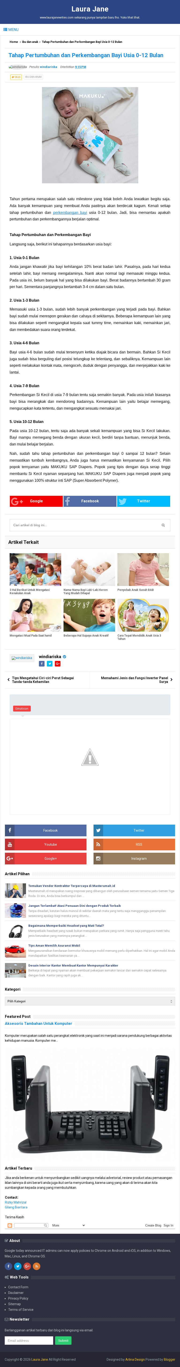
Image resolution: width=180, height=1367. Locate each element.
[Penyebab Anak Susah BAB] (143, 569)
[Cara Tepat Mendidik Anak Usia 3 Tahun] (143, 615)
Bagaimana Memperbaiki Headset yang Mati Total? (66, 925)
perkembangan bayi (70, 213)
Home (14, 42)
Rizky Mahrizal (15, 1202)
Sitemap (14, 1304)
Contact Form (18, 1287)
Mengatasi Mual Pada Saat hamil (31, 635)
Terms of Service (21, 1309)
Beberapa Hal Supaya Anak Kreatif (86, 635)
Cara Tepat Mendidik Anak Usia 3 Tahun (139, 637)
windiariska (50, 656)
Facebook (90, 501)
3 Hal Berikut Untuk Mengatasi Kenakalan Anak (30, 591)
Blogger (169, 1359)
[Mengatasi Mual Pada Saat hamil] (35, 615)
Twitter (143, 501)
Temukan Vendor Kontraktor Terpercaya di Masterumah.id (71, 886)
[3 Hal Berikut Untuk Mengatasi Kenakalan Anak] (35, 569)
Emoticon (21, 708)
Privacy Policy (18, 1298)
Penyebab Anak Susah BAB (135, 590)
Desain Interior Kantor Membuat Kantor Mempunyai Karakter (73, 965)
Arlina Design (135, 1359)
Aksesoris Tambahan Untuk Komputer (38, 1023)
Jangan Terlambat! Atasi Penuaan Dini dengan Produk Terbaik (74, 906)
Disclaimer (16, 1293)
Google (36, 501)
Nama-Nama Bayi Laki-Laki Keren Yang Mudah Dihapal (86, 591)
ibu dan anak (30, 42)
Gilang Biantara (16, 1207)
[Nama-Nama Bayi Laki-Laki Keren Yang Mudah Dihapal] (89, 569)
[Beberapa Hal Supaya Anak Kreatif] (89, 615)
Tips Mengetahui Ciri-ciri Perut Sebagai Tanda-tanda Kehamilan (43, 680)
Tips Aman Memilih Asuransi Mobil (54, 945)
